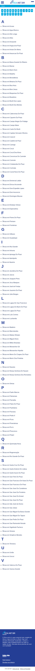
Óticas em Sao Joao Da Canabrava (14, 488)
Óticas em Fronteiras (9, 225)
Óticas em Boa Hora (9, 85)
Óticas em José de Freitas (11, 286)
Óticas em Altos (7, 38)
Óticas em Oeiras (8, 383)
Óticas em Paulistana (9, 408)
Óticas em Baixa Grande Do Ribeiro (14, 62)
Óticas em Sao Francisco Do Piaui (14, 484)
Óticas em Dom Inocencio (11, 192)
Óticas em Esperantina (10, 209)
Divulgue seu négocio (9, 662)
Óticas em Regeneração (10, 452)
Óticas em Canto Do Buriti (11, 129)
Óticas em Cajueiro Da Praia (12, 117)
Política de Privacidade (25, 668)
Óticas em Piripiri (8, 435)
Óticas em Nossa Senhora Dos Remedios (16, 375)
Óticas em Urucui (8, 556)
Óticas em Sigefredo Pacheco (12, 527)
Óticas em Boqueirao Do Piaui (12, 93)
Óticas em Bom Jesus (9, 89)
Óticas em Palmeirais (9, 396)
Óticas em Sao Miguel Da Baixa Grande (16, 512)
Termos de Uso (15, 668)
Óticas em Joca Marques (10, 282)
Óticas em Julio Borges (10, 294)
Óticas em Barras (8, 66)
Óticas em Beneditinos (10, 78)
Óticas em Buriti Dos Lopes (11, 101)
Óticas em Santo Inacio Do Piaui (13, 473)
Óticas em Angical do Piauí (11, 46)
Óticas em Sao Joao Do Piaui (12, 500)
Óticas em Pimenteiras (10, 423)
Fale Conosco (6, 660)
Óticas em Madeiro (8, 327)
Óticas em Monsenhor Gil (11, 346)
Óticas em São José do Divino (12, 504)
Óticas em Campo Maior (10, 125)
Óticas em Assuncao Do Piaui (12, 53)
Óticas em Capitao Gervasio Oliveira (14, 133)
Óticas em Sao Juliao (9, 508)
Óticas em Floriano (8, 221)
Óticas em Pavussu (9, 412)
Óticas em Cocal (8, 148)
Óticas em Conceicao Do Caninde (14, 156)
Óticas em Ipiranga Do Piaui (12, 254)
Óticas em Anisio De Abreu (11, 49)
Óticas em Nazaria (8, 367)
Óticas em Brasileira (9, 97)
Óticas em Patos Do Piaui (11, 404)
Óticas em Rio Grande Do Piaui (13, 456)
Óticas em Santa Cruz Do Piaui (13, 465)
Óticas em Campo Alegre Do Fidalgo (15, 121)
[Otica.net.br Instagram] (4, 647)
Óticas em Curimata (9, 168)
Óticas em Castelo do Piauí (11, 141)
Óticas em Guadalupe (9, 238)
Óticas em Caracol (8, 137)
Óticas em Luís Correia (10, 314)
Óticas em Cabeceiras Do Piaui (13, 113)
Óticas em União (8, 552)
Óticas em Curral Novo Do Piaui (13, 172)
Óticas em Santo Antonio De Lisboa (14, 469)
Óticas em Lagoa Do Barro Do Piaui (14, 307)
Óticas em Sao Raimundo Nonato (13, 523)
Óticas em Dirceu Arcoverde (12, 184)
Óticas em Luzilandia (9, 318)
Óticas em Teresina (9, 544)
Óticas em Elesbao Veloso (11, 205)
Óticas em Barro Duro (9, 70)
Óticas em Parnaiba (9, 400)
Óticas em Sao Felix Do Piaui (12, 477)
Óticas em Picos (8, 419)
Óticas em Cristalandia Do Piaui (13, 164)
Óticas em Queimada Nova (11, 444)
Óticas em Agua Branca (10, 30)
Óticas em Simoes (8, 531)
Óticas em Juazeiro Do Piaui (12, 290)
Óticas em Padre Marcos (10, 392)
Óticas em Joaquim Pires (11, 279)
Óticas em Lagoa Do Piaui (11, 311)
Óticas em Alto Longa (9, 34)
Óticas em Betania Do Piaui (11, 81)
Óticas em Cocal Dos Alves (11, 152)
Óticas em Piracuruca (9, 431)
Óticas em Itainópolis (9, 258)
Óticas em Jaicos (8, 275)
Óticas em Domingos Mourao (12, 196)
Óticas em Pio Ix (8, 427)
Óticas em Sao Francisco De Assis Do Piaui (17, 480)
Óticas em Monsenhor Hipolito (12, 350)
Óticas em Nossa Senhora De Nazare (15, 371)
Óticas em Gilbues (8, 234)
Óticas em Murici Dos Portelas (12, 358)
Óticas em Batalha (8, 74)
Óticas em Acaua (8, 26)
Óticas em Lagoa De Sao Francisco (14, 303)
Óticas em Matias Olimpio (11, 335)
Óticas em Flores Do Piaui (11, 217)
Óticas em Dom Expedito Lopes (13, 188)
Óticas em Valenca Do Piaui (12, 565)
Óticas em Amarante (9, 42)
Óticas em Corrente (9, 160)
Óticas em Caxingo (8, 145)
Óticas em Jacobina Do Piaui (12, 271)
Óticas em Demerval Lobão (11, 180)
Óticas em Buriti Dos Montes (12, 105)
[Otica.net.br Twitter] (3, 647)
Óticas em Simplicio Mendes (12, 535)
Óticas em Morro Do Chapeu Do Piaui (15, 354)
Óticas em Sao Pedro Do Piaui (12, 519)
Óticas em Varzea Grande (11, 569)
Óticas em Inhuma (8, 250)
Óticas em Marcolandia (10, 331)
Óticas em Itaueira (8, 262)
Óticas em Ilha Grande (10, 246)
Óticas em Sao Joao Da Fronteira (13, 492)
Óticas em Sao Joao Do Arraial (13, 496)
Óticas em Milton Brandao (11, 343)
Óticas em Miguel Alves (10, 339)
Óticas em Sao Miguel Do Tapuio (13, 515)
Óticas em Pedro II (8, 415)
